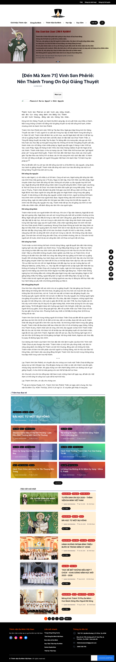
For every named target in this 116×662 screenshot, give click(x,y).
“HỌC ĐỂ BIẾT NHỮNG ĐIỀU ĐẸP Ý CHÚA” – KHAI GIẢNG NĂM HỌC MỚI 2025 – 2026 (78, 572)
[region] (58, 45)
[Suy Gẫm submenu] (86, 22)
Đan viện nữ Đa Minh (51, 640)
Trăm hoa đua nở (30, 428)
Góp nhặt (25, 412)
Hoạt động (75, 540)
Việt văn (32, 465)
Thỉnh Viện (83, 540)
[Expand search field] (102, 23)
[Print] (111, 268)
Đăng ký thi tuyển (104, 2)
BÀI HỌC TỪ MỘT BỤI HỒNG (31, 416)
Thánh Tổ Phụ (82, 594)
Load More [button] (58, 483)
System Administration (20, 420)
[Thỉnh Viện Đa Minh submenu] (63, 22)
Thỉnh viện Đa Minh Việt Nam (21, 658)
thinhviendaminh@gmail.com (87, 643)
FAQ (81, 2)
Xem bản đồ (94, 639)
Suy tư (31, 412)
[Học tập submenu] (74, 22)
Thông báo (75, 493)
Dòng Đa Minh (17, 412)
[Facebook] (111, 251)
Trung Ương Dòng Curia (52, 633)
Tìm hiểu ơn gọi (84, 493)
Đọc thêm (65, 508)
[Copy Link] (111, 274)
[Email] (111, 263)
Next (67, 618)
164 (61, 618)
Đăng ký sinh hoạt (91, 2)
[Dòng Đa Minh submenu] (43, 22)
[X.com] (111, 257)
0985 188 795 (81, 646)
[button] (56, 61)
